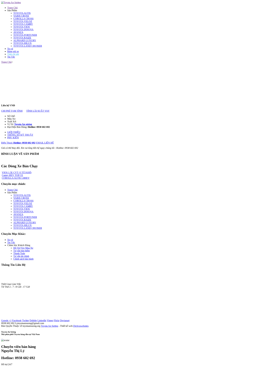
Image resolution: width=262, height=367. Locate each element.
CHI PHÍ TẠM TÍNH (12, 111)
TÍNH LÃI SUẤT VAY (38, 111)
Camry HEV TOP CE (12, 175)
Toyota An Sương (49, 326)
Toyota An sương (23, 124)
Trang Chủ (6, 62)
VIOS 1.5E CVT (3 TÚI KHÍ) (16, 172)
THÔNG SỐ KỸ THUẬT (20, 135)
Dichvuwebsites (81, 326)
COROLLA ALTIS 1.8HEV (16, 178)
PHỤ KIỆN (13, 137)
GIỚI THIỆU (13, 132)
